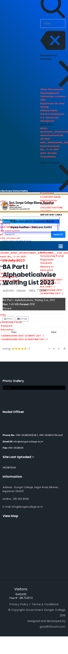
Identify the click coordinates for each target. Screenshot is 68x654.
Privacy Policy (18, 604)
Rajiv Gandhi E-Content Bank (32, 221)
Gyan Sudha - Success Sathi (31, 227)
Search (58, 234)
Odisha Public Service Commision (52, 112)
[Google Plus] (59, 349)
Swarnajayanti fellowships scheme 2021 (52, 96)
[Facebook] (49, 349)
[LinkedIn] (64, 349)
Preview (7, 308)
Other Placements (51, 89)
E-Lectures (47, 193)
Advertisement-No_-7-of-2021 (50, 147)
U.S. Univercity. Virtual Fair (49, 119)
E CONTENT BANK (50, 197)
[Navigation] (60, 246)
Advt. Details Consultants (48, 154)
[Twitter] (54, 349)
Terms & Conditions (45, 604)
